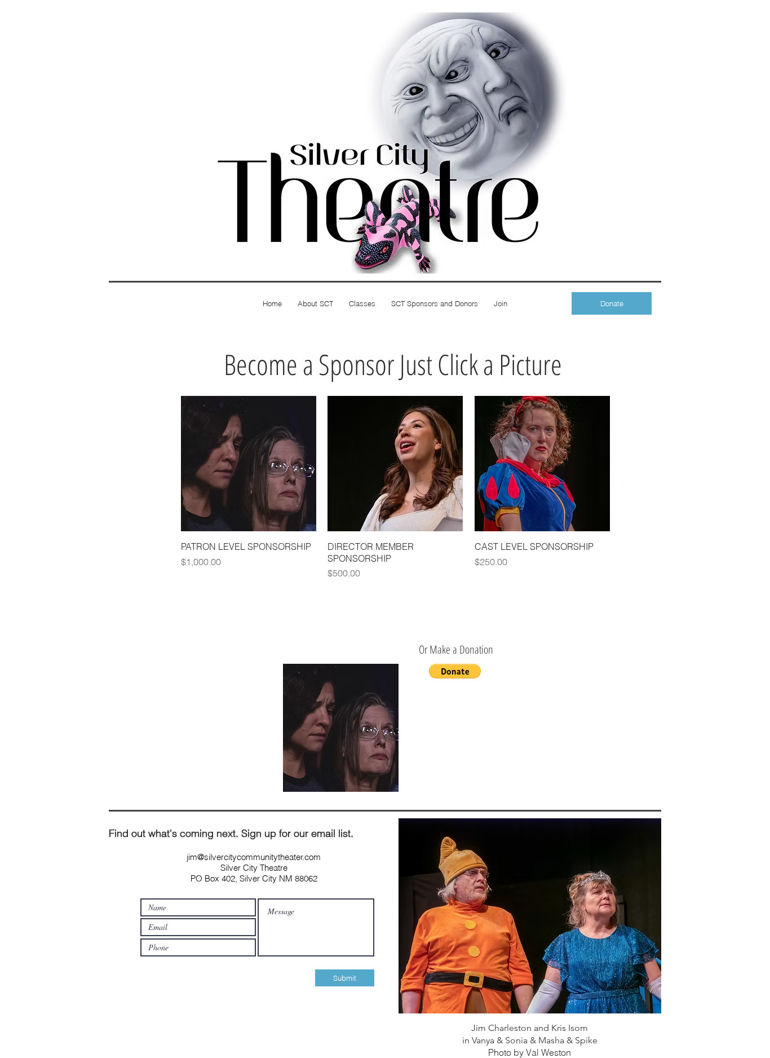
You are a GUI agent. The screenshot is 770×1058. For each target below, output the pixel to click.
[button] (455, 671)
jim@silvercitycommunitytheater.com (254, 857)
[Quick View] (248, 463)
